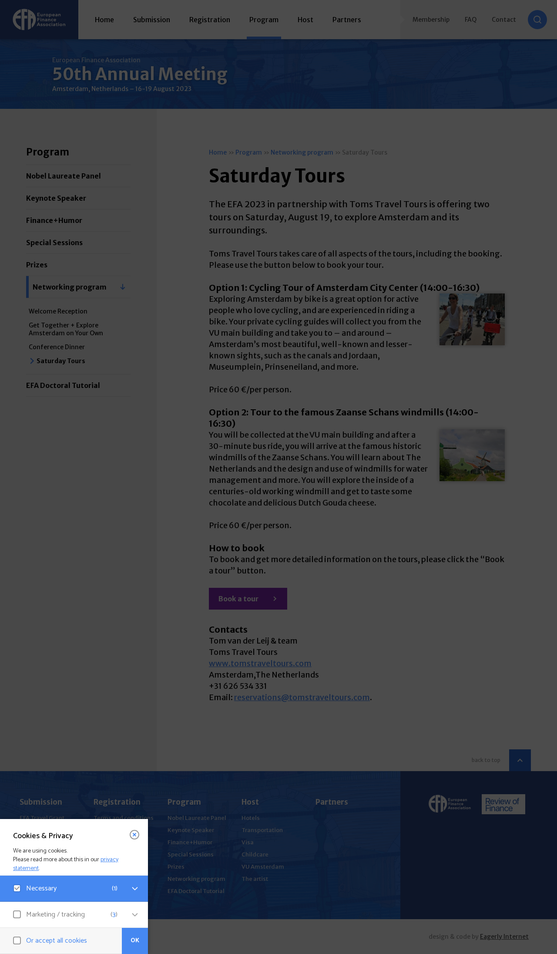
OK (135, 941)
